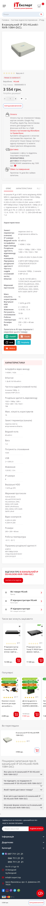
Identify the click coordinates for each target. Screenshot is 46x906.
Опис (8, 188)
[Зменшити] (4, 99)
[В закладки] (22, 99)
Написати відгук (13, 580)
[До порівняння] (26, 99)
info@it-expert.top (13, 877)
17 (17, 697)
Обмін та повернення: (20, 169)
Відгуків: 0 (19, 73)
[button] (40, 643)
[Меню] (4, 6)
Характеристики (24, 188)
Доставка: (14, 149)
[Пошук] (41, 14)
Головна (5, 20)
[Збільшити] (15, 99)
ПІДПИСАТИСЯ (36, 829)
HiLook (16, 81)
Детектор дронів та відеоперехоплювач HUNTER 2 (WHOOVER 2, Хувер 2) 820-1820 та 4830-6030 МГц (30, 706)
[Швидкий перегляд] (18, 635)
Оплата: (13, 114)
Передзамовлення (36, 903)
